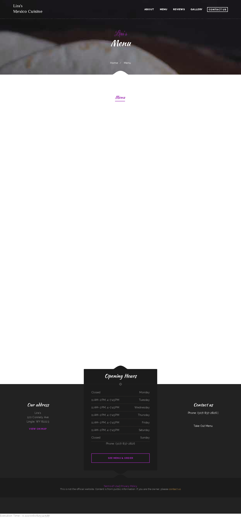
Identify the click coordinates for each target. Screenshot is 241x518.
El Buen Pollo (28, 499)
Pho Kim (1, 499)
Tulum (240, 499)
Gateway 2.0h (13, 499)
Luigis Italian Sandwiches (145, 499)
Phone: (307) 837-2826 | (203, 412)
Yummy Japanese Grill (50, 499)
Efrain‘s (25, 499)
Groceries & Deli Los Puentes (230, 499)
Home (114, 62)
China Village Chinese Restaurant (62, 499)
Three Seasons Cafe (140, 499)
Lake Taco (57, 499)
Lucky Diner (74, 499)
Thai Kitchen (71, 499)
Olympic (171, 499)
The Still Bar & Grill (162, 499)
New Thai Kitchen (151, 499)
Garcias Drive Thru (220, 499)
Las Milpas (92, 499)
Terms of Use (111, 486)
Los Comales (67, 499)
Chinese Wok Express (96, 499)
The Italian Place (135, 499)
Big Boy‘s (54, 499)
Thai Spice (179, 499)
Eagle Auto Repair (45, 499)
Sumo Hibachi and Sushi (175, 499)
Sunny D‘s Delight (33, 499)
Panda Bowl (40, 499)
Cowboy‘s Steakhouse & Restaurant (20, 499)
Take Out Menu (203, 425)
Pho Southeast (106, 499)
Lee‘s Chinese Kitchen (5, 499)
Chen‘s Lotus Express (236, 499)
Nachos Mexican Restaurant (111, 499)
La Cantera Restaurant (196, 499)
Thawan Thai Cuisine (102, 499)
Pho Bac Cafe (224, 499)
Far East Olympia (206, 499)
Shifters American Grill (211, 499)
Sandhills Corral (9, 499)
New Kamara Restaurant (190, 499)
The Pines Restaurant (88, 499)
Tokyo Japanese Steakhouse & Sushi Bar (128, 499)
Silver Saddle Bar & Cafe (184, 499)
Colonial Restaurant (83, 499)
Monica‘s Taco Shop (202, 499)
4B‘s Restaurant (78, 499)
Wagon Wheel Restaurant (156, 499)
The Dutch (216, 499)
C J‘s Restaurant (167, 499)
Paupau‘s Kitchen (37, 499)
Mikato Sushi (116, 499)
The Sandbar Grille (121, 499)
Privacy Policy (129, 486)
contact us (175, 489)
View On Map (38, 428)
